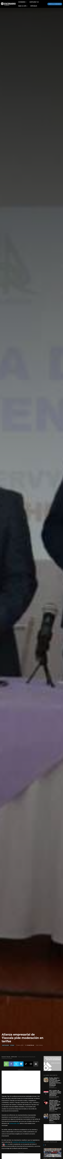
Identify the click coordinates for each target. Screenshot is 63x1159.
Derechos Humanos (54, 1096)
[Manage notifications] (3, 1144)
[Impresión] (35, 1063)
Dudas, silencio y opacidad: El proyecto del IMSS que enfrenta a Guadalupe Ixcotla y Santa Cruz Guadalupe (55, 1081)
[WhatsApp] (6, 1063)
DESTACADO (5, 1045)
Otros (12, 1045)
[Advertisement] (21, 1082)
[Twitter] (16, 1063)
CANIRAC (35, 1102)
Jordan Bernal (30, 1045)
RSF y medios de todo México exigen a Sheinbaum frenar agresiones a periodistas (55, 1093)
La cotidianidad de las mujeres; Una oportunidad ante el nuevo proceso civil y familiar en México (55, 1117)
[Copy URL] (25, 1063)
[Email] (30, 1063)
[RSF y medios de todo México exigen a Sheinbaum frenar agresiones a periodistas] (46, 1092)
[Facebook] (11, 1063)
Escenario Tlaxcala (6, 1056)
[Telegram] (21, 1063)
